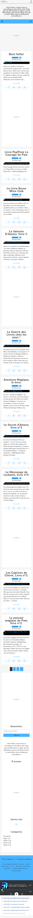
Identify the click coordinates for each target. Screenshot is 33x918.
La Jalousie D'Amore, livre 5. (16, 232)
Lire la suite (16, 83)
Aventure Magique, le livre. (16, 381)
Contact (27, 864)
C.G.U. (12, 866)
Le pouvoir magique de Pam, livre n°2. (16, 621)
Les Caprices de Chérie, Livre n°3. (16, 574)
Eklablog (28, 859)
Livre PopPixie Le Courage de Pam (16, 153)
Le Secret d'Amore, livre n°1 (16, 426)
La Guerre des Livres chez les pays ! (16, 335)
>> (21, 669)
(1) (6, 836)
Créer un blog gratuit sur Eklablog (10, 864)
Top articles (21, 864)
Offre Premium (7, 868)
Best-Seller (16, 54)
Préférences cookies (16, 870)
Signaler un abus (5, 866)
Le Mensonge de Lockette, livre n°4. (16, 473)
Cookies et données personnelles (20, 868)
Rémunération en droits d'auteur (23, 866)
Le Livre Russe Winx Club (16, 190)
